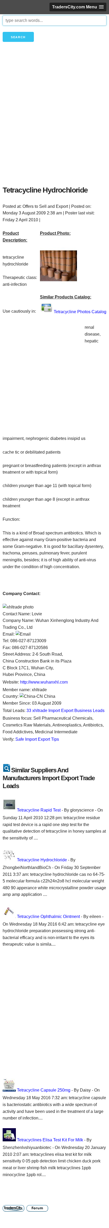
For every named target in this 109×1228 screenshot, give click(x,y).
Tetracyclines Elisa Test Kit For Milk (50, 1140)
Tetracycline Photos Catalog (80, 312)
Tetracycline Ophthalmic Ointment (48, 916)
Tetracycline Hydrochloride (42, 860)
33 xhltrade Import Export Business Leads (65, 710)
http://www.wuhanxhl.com (44, 682)
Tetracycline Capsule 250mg (43, 1090)
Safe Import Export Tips (37, 739)
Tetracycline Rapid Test (39, 810)
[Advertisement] (54, 122)
